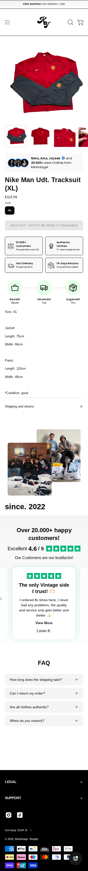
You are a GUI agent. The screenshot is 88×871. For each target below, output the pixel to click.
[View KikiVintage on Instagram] (8, 815)
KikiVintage (21, 839)
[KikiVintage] (44, 22)
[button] (69, 22)
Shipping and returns (19, 406)
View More (44, 623)
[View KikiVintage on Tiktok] (19, 815)
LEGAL (11, 782)
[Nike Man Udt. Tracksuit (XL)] (16, 136)
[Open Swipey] (75, 858)
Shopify (33, 839)
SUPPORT (13, 798)
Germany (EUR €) (16, 830)
